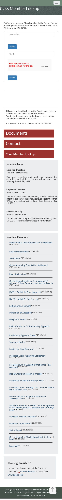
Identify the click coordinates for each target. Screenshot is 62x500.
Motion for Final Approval (21, 349)
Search (12, 47)
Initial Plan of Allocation (20, 313)
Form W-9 (14, 446)
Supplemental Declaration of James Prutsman (30, 243)
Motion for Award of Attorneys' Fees (26, 381)
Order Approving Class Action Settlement (28, 265)
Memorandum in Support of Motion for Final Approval (30, 366)
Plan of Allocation (17, 274)
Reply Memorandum (19, 252)
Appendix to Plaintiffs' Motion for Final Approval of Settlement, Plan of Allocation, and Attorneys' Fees (31, 407)
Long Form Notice (17, 320)
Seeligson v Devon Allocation (22, 417)
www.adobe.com (16, 475)
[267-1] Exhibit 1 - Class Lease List (25, 292)
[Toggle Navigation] (56, 3)
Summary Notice (17, 342)
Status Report (15, 430)
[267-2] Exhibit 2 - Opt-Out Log (23, 299)
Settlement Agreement (20, 306)
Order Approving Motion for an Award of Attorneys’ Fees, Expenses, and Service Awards (31, 282)
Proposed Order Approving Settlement (27, 356)
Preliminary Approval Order (22, 335)
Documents (17, 133)
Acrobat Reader (27, 472)
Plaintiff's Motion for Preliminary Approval (29, 326)
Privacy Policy (39, 495)
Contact (13, 144)
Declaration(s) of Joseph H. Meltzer (25, 374)
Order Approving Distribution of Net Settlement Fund (31, 438)
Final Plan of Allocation (20, 423)
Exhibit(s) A (14, 258)
